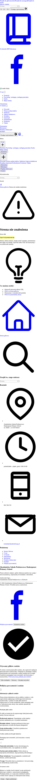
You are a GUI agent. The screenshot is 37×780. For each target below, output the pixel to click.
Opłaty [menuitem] (6, 123)
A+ (4, 9)
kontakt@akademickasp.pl (12, 544)
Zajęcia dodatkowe (31, 161)
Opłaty (29, 163)
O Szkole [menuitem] (3, 106)
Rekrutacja (4, 167)
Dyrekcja (3, 148)
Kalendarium (16, 163)
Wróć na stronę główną (12, 291)
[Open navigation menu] (22, 135)
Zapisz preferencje (11, 779)
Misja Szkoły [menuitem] (8, 100)
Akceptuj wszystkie (23, 680)
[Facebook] (1, 185)
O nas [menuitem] (2, 92)
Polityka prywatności (6, 624)
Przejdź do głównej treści (7, 1)
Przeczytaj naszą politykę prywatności (19, 677)
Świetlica (3, 163)
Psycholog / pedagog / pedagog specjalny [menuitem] (16, 97)
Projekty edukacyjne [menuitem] (6, 130)
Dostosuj (14, 680)
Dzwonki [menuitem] (6, 109)
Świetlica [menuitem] (6, 116)
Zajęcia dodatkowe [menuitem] (9, 114)
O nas (2, 142)
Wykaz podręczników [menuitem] (10, 111)
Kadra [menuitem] (5, 99)
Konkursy (23, 163)
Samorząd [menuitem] (7, 118)
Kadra (33, 148)
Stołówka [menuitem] (6, 112)
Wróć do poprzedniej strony (13, 294)
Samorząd (9, 163)
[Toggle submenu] (4, 92)
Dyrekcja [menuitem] (6, 95)
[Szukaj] (18, 6)
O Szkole (3, 153)
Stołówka (22, 161)
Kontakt (3, 171)
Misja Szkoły (4, 149)
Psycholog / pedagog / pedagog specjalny (18, 148)
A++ (8, 9)
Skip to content (4, 4)
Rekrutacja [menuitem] (3, 128)
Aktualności (4, 151)
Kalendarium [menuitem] (8, 119)
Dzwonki (3, 161)
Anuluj (2, 779)
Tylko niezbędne (5, 680)
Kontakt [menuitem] (2, 131)
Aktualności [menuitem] (3, 104)
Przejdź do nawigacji (21, 1)
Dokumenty (4, 165)
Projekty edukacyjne (6, 169)
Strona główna (4, 187)
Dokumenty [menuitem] (3, 126)
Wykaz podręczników (12, 161)
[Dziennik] (20, 135)
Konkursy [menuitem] (7, 121)
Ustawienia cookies (19, 624)
